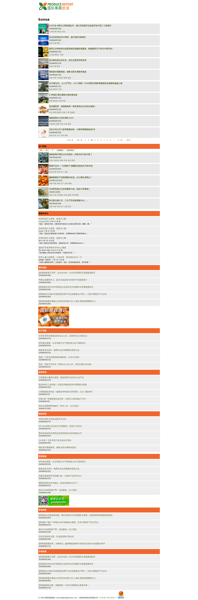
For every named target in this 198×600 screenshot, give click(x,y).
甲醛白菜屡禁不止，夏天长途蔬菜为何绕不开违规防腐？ (63, 280)
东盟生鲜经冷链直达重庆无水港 (52, 419)
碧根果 (72, 112)
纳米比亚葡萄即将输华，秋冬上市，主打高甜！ (59, 406)
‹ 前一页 (79, 140)
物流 (69, 78)
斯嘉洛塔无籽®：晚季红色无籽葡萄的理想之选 (59, 350)
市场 (63, 32)
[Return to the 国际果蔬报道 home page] (57, 11)
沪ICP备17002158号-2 (107, 598)
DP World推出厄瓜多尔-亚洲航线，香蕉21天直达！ (61, 426)
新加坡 (55, 101)
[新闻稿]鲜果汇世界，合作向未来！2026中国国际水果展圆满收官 (67, 273)
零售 (58, 43)
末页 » (128, 140)
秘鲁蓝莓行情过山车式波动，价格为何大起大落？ (70, 154)
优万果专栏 (70, 150)
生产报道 (43, 331)
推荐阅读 (60, 150)
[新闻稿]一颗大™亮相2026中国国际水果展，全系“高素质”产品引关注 (68, 522)
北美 (50, 112)
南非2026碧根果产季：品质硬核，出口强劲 (58, 490)
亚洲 (50, 43)
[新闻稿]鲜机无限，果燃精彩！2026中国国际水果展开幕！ (64, 585)
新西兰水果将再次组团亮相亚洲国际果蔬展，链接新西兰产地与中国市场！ (81, 49)
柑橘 (69, 183)
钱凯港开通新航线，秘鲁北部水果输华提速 (67, 72)
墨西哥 (59, 112)
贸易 (63, 101)
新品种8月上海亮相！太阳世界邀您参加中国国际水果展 (63, 385)
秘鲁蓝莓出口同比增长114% (61, 118)
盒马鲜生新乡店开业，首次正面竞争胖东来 (67, 60)
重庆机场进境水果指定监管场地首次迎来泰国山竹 (60, 433)
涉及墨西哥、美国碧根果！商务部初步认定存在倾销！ (72, 106)
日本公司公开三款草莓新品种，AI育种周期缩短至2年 (72, 129)
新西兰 (57, 55)
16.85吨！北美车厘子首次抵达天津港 (55, 440)
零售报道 (43, 510)
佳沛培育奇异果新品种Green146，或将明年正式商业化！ (64, 336)
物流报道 (43, 414)
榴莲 (77, 195)
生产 (58, 135)
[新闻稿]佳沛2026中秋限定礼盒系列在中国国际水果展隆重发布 (66, 287)
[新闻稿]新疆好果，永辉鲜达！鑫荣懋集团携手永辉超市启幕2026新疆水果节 (72, 544)
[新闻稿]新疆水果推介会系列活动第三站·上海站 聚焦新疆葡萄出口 (67, 301)
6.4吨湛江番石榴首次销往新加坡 (63, 95)
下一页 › (120, 140)
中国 (54, 43)
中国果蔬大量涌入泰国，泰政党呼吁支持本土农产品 (61, 377)
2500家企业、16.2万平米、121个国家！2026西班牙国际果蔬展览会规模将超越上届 (85, 83)
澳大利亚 (58, 32)
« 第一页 (70, 140)
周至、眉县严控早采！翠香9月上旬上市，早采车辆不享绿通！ (66, 364)
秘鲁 (65, 78)
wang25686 (44, 221)
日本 (54, 135)
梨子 (69, 206)
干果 (67, 112)
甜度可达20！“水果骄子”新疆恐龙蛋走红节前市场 (71, 166)
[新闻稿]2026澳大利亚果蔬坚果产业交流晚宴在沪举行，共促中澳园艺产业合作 (73, 294)
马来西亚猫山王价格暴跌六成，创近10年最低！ (70, 189)
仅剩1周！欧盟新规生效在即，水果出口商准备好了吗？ (63, 399)
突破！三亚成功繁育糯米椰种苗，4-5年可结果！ (60, 357)
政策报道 (43, 372)
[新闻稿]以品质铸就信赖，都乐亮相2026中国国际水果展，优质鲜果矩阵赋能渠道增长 (76, 515)
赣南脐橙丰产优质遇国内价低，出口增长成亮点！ (70, 177)
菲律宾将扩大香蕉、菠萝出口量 (52, 219)
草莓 (66, 135)
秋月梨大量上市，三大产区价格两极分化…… (68, 200)
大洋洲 (51, 32)
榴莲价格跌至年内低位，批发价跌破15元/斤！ (59, 483)
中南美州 (60, 78)
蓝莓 (69, 124)
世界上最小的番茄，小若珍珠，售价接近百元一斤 (60, 257)
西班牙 (55, 89)
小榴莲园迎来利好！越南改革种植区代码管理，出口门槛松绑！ (66, 392)
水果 (65, 124)
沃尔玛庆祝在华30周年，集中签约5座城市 (67, 37)
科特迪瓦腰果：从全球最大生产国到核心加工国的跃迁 (62, 343)
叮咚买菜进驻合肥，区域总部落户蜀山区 (56, 536)
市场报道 (43, 551)
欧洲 (50, 89)
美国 (54, 112)
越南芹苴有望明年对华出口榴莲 (52, 248)
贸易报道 (43, 456)
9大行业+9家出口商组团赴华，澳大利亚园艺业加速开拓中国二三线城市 (80, 26)
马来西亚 (60, 195)
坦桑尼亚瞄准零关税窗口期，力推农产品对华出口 (60, 476)
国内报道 (43, 267)
